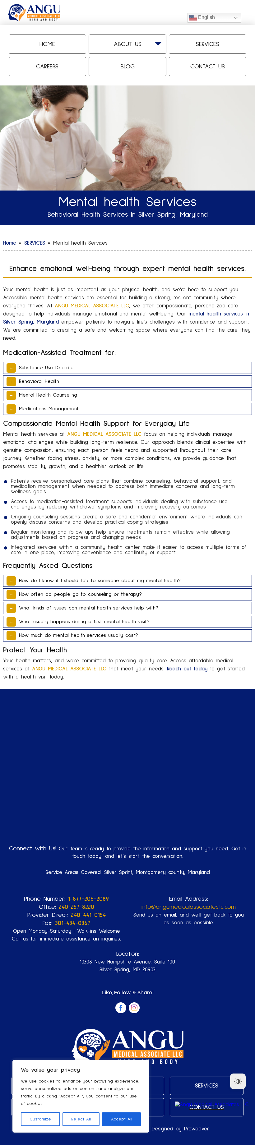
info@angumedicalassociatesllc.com (188, 907)
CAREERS (47, 66)
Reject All (81, 1119)
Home (47, 44)
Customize (40, 1119)
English (206, 17)
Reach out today (187, 669)
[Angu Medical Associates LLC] (212, 1104)
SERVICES (207, 44)
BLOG (128, 66)
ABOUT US (127, 44)
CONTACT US (207, 66)
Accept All (121, 1119)
